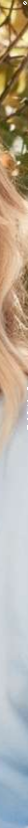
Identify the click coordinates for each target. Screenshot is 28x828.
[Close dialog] (24, 3)
